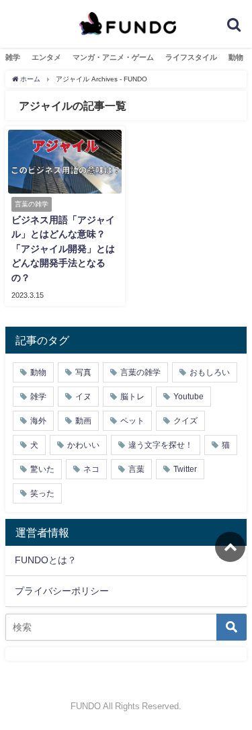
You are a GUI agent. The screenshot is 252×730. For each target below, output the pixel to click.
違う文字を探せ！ (160, 445)
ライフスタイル (191, 57)
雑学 (12, 57)
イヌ (83, 397)
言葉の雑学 (140, 372)
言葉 (136, 469)
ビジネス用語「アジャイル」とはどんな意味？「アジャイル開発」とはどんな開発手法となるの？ (63, 248)
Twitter (185, 469)
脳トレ (132, 397)
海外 (38, 421)
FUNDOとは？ (46, 560)
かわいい (83, 445)
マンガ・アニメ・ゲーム (113, 57)
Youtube (188, 397)
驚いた (42, 469)
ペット (132, 421)
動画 (83, 421)
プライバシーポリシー (62, 591)
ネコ (91, 469)
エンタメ (46, 57)
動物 (235, 57)
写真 (83, 372)
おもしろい (210, 372)
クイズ (185, 421)
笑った (42, 493)
